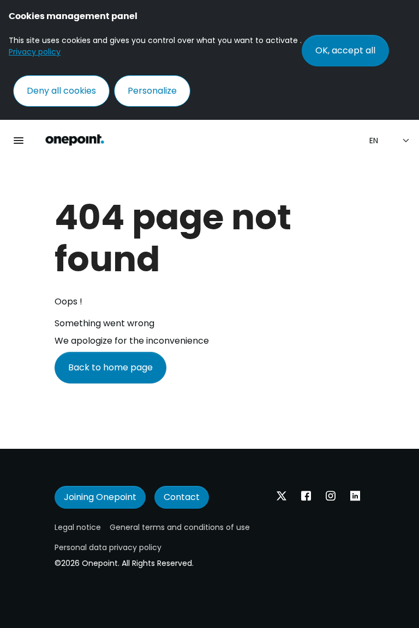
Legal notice (78, 527)
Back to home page (110, 367)
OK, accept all (345, 50)
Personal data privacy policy (108, 547)
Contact (182, 497)
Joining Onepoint (100, 497)
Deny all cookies (61, 90)
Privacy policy (35, 51)
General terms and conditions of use (180, 527)
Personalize (152, 90)
